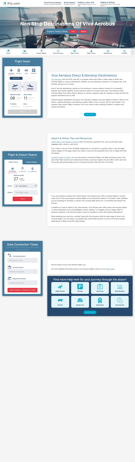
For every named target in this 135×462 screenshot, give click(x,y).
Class (25, 104)
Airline (10, 186)
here (84, 265)
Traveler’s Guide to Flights (61, 157)
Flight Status (13, 162)
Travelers (13, 104)
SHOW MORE (90, 312)
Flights (83, 31)
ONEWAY (28, 78)
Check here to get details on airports (65, 142)
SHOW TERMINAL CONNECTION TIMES (22, 290)
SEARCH (22, 112)
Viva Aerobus (56, 79)
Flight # (10, 192)
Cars (73, 31)
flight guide (110, 269)
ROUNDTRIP (16, 78)
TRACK (22, 199)
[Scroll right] (133, 52)
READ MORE (90, 114)
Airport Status (31, 162)
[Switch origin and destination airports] (23, 86)
